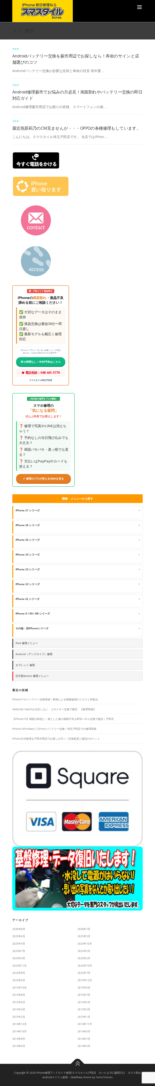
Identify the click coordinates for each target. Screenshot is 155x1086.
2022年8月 (18, 973)
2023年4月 (18, 958)
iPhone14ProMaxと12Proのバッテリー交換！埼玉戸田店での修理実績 (54, 729)
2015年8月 (18, 995)
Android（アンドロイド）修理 (34, 654)
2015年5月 (84, 1002)
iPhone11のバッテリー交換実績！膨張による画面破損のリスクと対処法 (55, 699)
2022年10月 (85, 965)
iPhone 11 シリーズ (78, 598)
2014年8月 (18, 1038)
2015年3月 (84, 1009)
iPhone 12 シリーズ (78, 584)
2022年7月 (84, 973)
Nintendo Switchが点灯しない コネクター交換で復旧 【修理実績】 (54, 709)
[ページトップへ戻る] (77, 1064)
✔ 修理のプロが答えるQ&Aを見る (43, 478)
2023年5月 (84, 951)
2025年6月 (18, 936)
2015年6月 (18, 1002)
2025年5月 (84, 936)
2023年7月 (18, 951)
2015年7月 (84, 995)
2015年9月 (84, 987)
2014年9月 (84, 1031)
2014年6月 (18, 1046)
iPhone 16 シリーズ (78, 525)
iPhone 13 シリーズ (78, 569)
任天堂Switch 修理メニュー (32, 675)
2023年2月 (84, 958)
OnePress (77, 1077)
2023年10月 (85, 943)
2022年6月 (18, 980)
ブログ (15, 48)
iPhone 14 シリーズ (78, 554)
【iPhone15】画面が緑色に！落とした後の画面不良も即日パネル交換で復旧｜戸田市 (63, 719)
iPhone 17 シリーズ (78, 510)
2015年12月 (85, 980)
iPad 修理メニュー (27, 643)
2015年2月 (18, 1017)
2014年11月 (85, 1024)
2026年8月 (18, 929)
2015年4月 (18, 1009)
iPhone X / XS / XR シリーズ (78, 613)
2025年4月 (18, 943)
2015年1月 (84, 1017)
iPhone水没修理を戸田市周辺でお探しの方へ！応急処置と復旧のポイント (56, 738)
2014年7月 (84, 1038)
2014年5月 (84, 1046)
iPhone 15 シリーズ (78, 539)
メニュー (139, 7)
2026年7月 (84, 929)
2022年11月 (19, 965)
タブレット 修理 (25, 665)
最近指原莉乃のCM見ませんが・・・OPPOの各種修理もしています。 (76, 128)
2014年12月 (19, 1024)
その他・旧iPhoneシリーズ (78, 628)
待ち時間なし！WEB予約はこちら (41, 361)
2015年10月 (19, 987)
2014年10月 (19, 1031)
